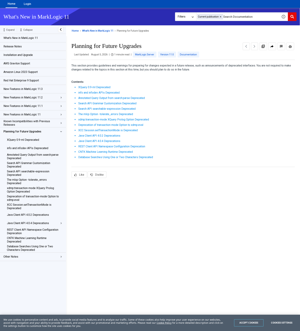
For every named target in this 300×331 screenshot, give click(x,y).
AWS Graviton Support (16, 63)
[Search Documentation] (292, 16)
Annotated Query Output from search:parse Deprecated (33, 156)
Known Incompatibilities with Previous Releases (26, 123)
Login (27, 4)
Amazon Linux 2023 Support (20, 72)
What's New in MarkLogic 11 (20, 38)
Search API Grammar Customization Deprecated (28, 164)
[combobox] (237, 16)
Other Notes (10, 256)
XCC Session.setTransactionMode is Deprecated (29, 206)
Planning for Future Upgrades (22, 131)
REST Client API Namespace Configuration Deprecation (32, 231)
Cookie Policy (164, 322)
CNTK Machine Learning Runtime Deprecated (27, 239)
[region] (150, 323)
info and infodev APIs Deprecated (27, 148)
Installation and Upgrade (18, 55)
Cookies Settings (281, 322)
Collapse (28, 29)
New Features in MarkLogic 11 (22, 114)
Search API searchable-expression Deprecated (28, 173)
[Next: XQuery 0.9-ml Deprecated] (254, 46)
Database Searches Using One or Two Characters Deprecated (30, 248)
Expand (10, 29)
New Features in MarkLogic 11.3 (23, 89)
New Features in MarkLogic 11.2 (23, 97)
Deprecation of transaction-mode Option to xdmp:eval (33, 198)
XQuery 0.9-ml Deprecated (23, 139)
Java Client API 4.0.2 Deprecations (28, 214)
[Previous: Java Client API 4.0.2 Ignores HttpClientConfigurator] (246, 46)
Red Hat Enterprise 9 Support (21, 80)
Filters (181, 16)
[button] (220, 16)
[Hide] (60, 29)
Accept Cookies (248, 322)
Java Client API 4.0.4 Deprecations (28, 223)
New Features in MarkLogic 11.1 (23, 106)
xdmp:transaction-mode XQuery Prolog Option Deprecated (30, 189)
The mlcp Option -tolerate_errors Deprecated (27, 181)
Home (11, 3)
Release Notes (12, 46)
